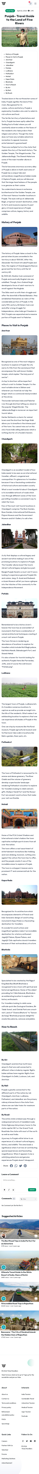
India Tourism (26, 1394)
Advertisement (7, 1463)
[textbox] (19, 1182)
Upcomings (5, 1424)
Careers (4, 1441)
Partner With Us (7, 1445)
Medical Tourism (27, 1407)
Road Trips (10, 11)
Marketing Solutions (8, 1459)
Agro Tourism (26, 1412)
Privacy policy (6, 1407)
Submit (32, 1190)
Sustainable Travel (28, 1399)
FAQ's (4, 1419)
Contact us (5, 1399)
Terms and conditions (9, 1403)
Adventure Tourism (28, 1403)
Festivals (25, 1416)
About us (5, 1394)
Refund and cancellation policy (8, 1413)
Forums (4, 1454)
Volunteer (5, 1450)
